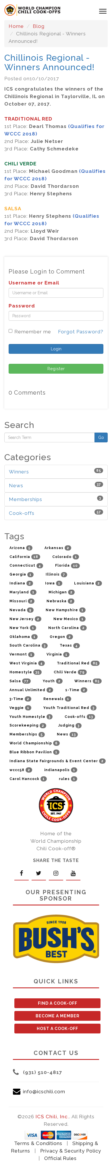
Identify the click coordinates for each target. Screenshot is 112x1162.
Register (56, 368)
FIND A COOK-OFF (57, 1003)
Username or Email (34, 283)
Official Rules (60, 1158)
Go (101, 437)
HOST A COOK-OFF (57, 1028)
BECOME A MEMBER (58, 1016)
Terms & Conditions (38, 1143)
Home (16, 26)
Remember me (32, 332)
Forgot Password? (80, 332)
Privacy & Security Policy (70, 1151)
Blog (39, 26)
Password (22, 306)
